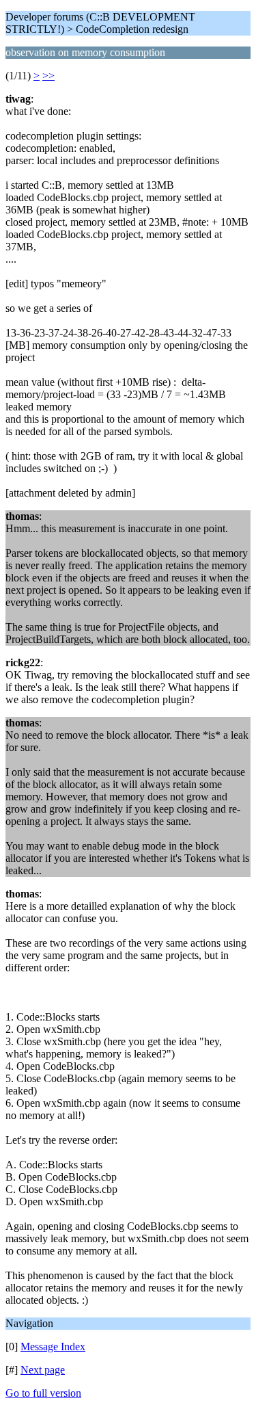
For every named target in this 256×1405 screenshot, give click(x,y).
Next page (42, 1370)
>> (48, 75)
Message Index (52, 1346)
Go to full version (43, 1393)
